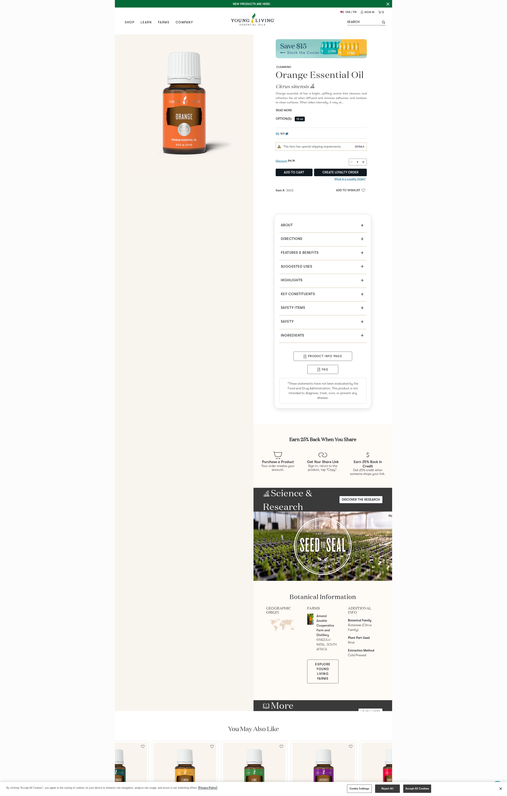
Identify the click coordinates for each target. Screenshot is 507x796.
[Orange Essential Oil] (184, 104)
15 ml (299, 119)
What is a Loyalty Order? (350, 179)
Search (353, 22)
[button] (383, 22)
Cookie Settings (359, 788)
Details (359, 146)
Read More (284, 110)
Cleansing (283, 66)
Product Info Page (325, 356)
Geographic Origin (278, 610)
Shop (129, 22)
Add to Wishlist (348, 190)
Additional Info (359, 610)
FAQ (325, 369)
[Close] (500, 788)
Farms (163, 22)
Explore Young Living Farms (323, 671)
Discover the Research (361, 499)
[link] (367, 12)
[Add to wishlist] (212, 746)
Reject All (387, 788)
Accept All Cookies (417, 788)
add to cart (294, 172)
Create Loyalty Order (340, 172)
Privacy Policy (207, 787)
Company (184, 22)
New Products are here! (251, 4)
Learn (146, 22)
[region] (253, 789)
